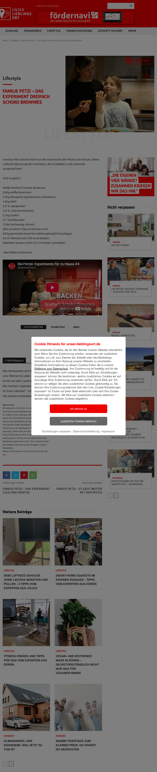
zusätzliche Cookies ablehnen (78, 421)
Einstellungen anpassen (56, 431)
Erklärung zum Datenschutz (51, 368)
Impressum (108, 431)
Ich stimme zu (78, 409)
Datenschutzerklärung (86, 431)
